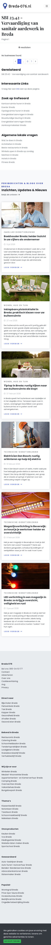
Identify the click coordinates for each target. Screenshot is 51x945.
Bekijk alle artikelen (9, 194)
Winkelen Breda (9, 771)
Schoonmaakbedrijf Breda (14, 815)
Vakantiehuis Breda (10, 787)
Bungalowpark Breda (11, 790)
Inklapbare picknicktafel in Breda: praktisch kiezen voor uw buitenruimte (24, 312)
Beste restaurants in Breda (14, 147)
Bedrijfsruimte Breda (11, 899)
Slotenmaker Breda (10, 874)
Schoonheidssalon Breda (13, 743)
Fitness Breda (8, 162)
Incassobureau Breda (11, 896)
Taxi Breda (6, 709)
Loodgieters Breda (10, 749)
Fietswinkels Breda (10, 706)
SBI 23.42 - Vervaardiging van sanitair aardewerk (25, 74)
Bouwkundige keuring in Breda (15, 118)
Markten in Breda (9, 155)
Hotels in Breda (8, 158)
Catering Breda (8, 740)
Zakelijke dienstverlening (19, 232)
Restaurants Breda (10, 737)
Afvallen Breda (8, 718)
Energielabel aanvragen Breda (16, 121)
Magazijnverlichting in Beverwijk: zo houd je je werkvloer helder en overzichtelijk (25, 529)
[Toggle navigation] (47, 6)
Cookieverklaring (9, 681)
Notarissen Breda (9, 808)
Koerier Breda (8, 107)
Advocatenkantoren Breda (14, 871)
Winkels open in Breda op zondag (17, 151)
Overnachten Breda (11, 784)
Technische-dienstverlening (21, 452)
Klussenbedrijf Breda (11, 805)
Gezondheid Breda (10, 715)
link (18, 88)
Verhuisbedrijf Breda (11, 756)
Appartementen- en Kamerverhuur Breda (22, 777)
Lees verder (12, 267)
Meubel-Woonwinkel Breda (14, 774)
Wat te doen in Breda (11, 140)
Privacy (5, 687)
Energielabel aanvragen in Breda (17, 114)
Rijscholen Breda (9, 703)
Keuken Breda (8, 833)
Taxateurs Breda (9, 812)
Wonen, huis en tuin (16, 305)
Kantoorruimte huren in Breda (15, 103)
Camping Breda (9, 781)
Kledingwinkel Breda (11, 840)
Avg (3, 684)
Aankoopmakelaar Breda (13, 125)
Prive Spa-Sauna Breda (12, 893)
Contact (5, 672)
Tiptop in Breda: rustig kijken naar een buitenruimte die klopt (25, 387)
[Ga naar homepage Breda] (16, 6)
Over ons (5, 678)
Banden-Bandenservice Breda (16, 868)
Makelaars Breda (9, 818)
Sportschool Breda (10, 846)
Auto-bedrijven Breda (12, 861)
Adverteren (7, 675)
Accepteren (12, 941)
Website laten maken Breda (15, 843)
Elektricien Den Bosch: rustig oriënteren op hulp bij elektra (22, 457)
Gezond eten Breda (10, 721)
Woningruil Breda (9, 889)
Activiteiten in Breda (11, 144)
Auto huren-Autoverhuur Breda (16, 865)
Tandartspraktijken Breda (13, 746)
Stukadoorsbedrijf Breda (13, 753)
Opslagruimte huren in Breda (15, 110)
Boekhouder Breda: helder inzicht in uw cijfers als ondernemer (25, 238)
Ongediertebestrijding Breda (15, 902)
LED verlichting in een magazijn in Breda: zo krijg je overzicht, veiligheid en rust (25, 600)
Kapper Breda (8, 712)
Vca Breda (6, 836)
